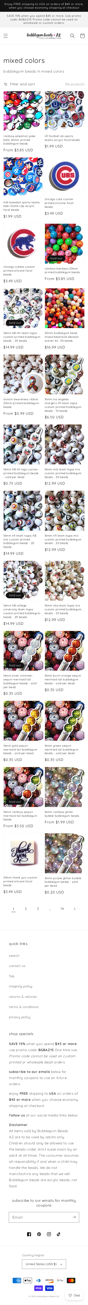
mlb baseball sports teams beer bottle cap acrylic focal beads (21, 206)
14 (62, 909)
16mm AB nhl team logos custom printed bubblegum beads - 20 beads (21, 336)
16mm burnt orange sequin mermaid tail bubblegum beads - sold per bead (63, 679)
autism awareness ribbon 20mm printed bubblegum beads (21, 403)
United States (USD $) (41, 1264)
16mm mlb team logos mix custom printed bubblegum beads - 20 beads (63, 473)
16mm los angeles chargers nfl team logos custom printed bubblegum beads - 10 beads (63, 404)
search (14, 956)
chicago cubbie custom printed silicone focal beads (19, 270)
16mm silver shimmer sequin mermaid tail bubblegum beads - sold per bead (20, 681)
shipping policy (20, 986)
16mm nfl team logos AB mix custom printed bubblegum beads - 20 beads (19, 541)
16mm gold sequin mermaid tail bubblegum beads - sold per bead (20, 749)
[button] (6, 36)
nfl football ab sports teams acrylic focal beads (62, 138)
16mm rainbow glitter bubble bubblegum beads (62, 813)
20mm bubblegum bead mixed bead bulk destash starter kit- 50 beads (62, 336)
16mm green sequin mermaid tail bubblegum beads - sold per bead (62, 749)
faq (11, 976)
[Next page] (74, 909)
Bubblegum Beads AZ (48, 1296)
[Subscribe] (74, 1217)
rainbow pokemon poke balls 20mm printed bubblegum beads (19, 139)
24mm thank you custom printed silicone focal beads (20, 881)
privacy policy (19, 1017)
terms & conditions (24, 1007)
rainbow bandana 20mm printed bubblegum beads (62, 270)
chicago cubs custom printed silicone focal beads (59, 203)
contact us (17, 966)
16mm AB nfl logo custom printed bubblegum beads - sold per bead (21, 473)
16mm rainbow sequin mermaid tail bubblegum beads (20, 815)
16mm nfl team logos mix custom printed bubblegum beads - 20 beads (63, 539)
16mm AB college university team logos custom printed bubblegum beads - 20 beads (21, 611)
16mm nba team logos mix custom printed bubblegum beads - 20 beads (63, 609)
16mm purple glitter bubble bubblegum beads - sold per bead (63, 882)
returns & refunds (23, 997)
